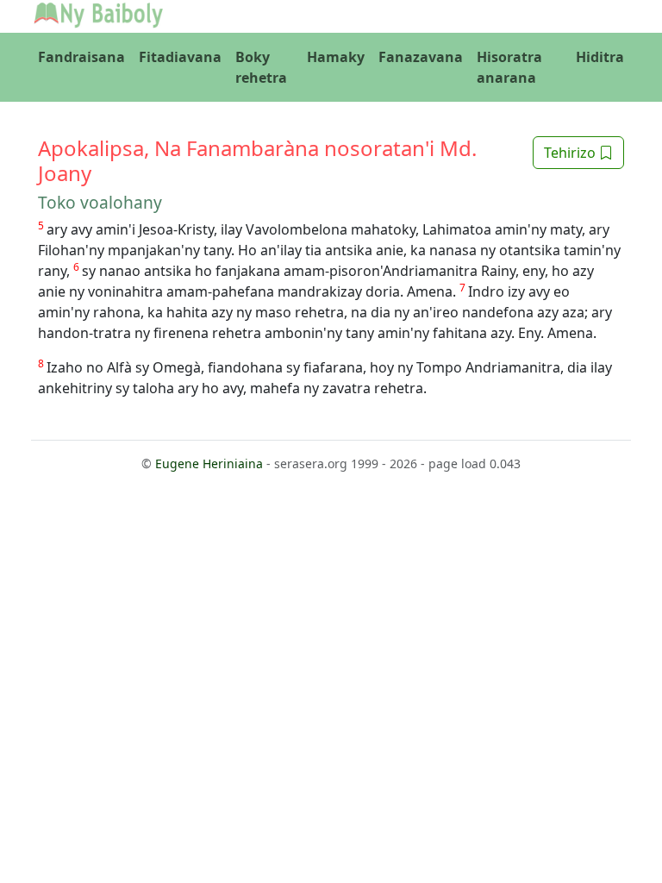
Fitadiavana (180, 56)
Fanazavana (420, 56)
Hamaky (336, 56)
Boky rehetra (261, 67)
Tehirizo (571, 152)
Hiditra (600, 56)
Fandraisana (81, 56)
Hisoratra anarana (509, 67)
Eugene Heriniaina (209, 463)
